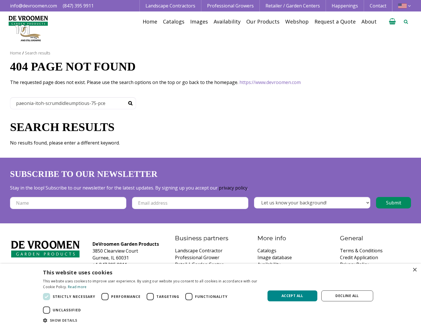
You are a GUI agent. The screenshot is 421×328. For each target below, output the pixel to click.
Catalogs (266, 250)
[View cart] (392, 21)
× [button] (414, 270)
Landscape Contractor (199, 250)
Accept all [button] (292, 295)
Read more (77, 286)
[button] (151, 320)
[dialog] (210, 296)
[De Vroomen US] (28, 28)
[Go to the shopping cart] (392, 21)
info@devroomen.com (33, 6)
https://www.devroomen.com (270, 82)
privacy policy (233, 188)
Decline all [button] (347, 295)
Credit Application (359, 257)
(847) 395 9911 (78, 6)
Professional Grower (197, 257)
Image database (274, 257)
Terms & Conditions (361, 250)
